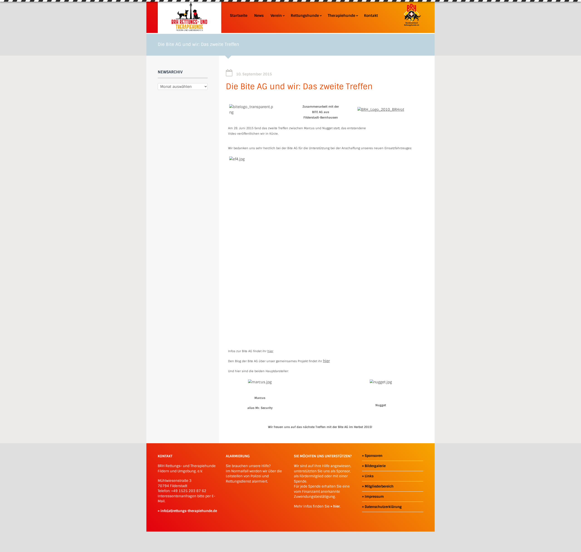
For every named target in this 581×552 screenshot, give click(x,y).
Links (369, 476)
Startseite (238, 15)
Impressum (374, 496)
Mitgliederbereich (379, 486)
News (259, 15)
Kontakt (371, 15)
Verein (276, 15)
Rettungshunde (305, 15)
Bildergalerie (375, 466)
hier (270, 351)
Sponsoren (373, 455)
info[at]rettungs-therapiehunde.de (188, 511)
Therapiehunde (341, 15)
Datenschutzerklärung (383, 507)
